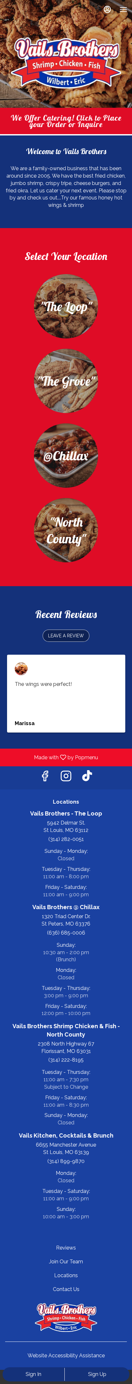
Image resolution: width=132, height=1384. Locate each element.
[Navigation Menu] (123, 9)
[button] (66, 636)
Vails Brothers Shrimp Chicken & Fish (66, 1317)
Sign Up (97, 1374)
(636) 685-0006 (66, 933)
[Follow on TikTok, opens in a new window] (87, 778)
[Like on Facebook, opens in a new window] (45, 778)
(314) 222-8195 (66, 1060)
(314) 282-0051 (66, 839)
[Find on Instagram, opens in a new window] (66, 778)
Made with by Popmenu (51, 757)
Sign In (33, 1374)
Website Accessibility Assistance (66, 1355)
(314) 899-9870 (66, 1161)
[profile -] (107, 9)
